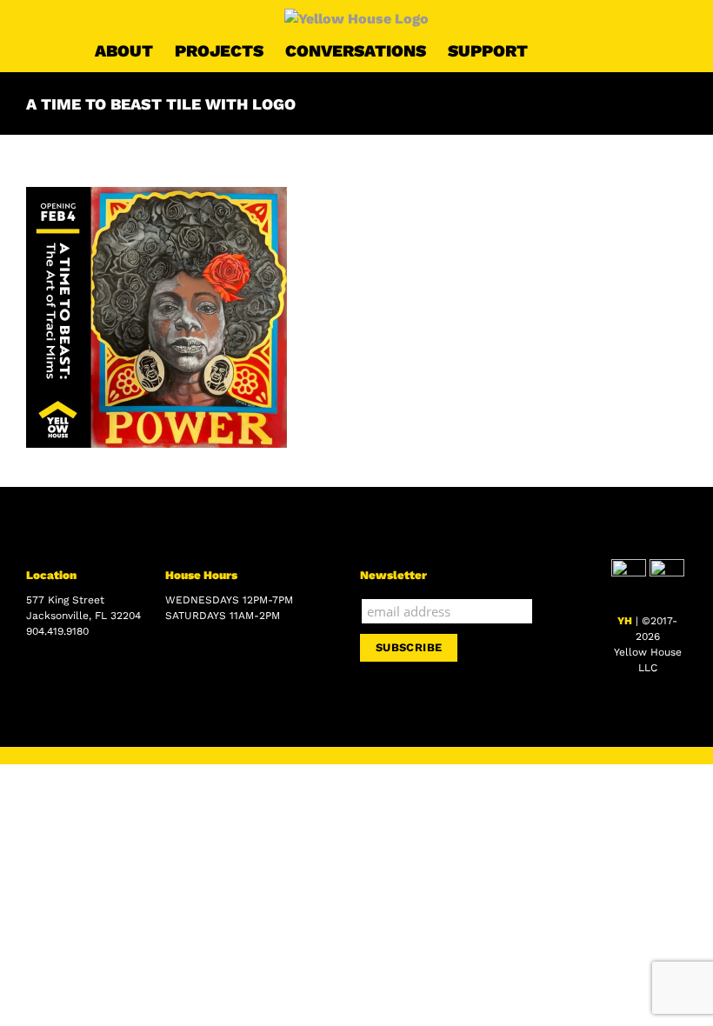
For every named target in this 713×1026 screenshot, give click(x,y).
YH (624, 621)
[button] (590, 50)
